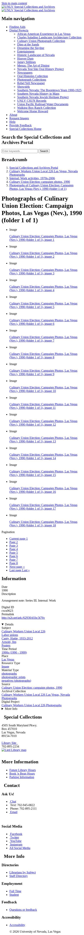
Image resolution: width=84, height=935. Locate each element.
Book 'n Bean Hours (22, 773)
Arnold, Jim (9, 642)
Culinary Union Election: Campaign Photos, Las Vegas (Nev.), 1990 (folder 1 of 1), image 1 (43, 238)
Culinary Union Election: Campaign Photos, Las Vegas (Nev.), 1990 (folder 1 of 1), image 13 (43, 439)
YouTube (15, 841)
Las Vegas (8, 659)
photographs (9, 673)
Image (5, 666)
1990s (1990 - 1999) (14, 652)
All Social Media (19, 848)
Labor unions (10, 635)
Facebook (16, 834)
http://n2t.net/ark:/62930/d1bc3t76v (23, 617)
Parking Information (21, 777)
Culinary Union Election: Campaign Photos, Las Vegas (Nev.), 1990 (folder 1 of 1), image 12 (43, 422)
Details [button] (9, 624)
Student (14, 894)
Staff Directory (18, 876)
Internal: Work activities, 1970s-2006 (32, 178)
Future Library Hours (22, 770)
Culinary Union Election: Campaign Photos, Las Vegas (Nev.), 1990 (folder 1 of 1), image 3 (43, 271)
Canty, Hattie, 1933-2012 (17, 638)
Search (44, 151)
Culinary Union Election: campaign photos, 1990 (39, 181)
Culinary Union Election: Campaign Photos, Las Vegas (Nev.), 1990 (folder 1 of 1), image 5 (43, 305)
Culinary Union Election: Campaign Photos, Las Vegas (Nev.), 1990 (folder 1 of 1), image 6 (43, 322)
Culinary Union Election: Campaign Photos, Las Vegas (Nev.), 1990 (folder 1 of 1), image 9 (43, 372)
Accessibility (17, 925)
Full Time (15, 891)
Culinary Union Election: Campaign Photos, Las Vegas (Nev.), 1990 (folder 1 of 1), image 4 (43, 288)
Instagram (16, 844)
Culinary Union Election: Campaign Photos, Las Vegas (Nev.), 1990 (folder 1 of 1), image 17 (43, 506)
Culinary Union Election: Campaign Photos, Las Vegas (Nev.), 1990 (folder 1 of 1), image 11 (43, 406)
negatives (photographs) (16, 680)
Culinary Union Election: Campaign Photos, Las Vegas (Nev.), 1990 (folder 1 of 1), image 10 (43, 389)
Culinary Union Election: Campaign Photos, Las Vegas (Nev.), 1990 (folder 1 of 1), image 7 (43, 338)
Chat (13, 801)
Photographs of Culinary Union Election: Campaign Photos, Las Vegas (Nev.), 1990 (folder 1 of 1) (41, 187)
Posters (6, 645)
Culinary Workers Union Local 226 (23, 631)
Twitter (14, 837)
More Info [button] (11, 708)
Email (13, 812)
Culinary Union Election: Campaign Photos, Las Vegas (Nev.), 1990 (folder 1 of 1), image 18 (43, 523)
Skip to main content (14, 3)
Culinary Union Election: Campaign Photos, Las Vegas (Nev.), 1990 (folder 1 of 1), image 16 (43, 490)
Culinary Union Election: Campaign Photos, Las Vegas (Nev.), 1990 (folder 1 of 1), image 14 (43, 456)
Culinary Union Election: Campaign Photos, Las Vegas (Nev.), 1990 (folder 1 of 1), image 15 (43, 473)
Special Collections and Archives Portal (33, 167)
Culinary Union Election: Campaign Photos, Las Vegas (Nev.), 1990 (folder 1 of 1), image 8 (43, 355)
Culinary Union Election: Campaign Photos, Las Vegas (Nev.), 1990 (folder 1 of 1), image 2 (43, 254)
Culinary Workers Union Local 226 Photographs (32, 705)
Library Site (10, 743)
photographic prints (13, 677)
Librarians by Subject (22, 872)
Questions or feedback (23, 909)
